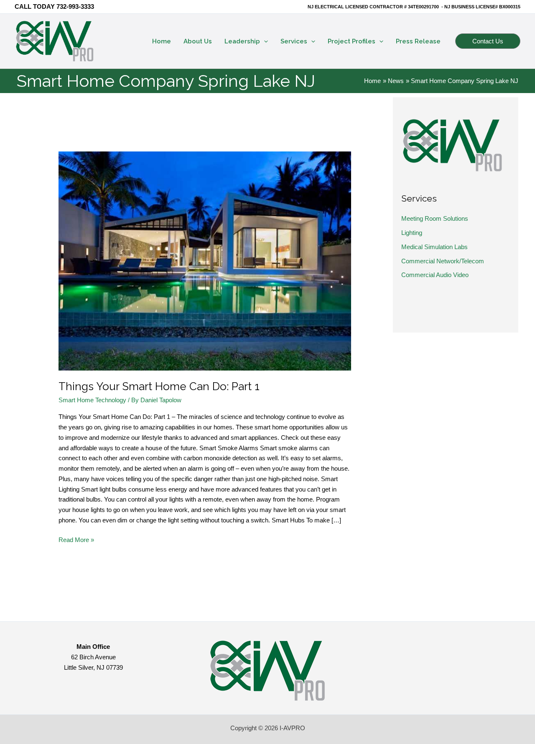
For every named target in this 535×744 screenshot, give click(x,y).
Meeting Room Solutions (434, 218)
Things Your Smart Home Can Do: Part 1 (159, 386)
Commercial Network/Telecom (442, 261)
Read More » (76, 540)
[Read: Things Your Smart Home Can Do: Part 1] (205, 260)
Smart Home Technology (92, 400)
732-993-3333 (75, 6)
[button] (264, 41)
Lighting (411, 232)
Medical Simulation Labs (434, 246)
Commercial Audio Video (435, 274)
